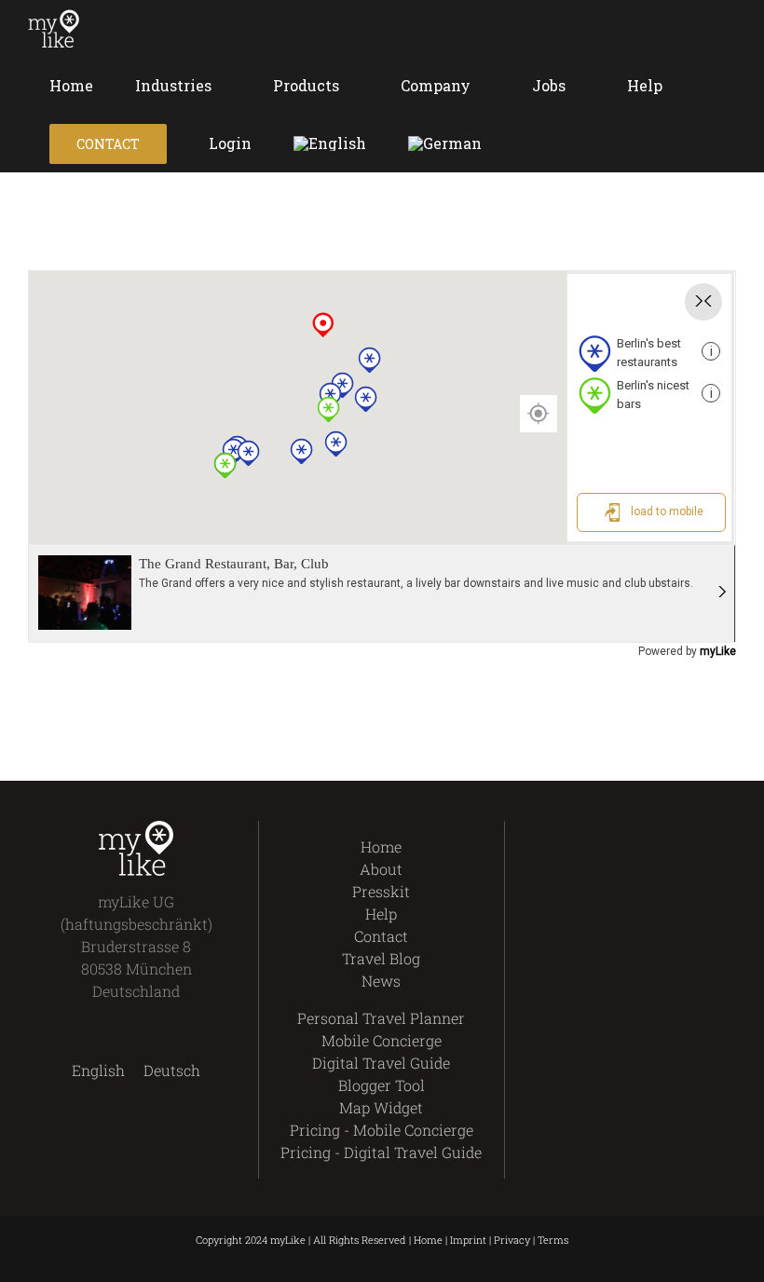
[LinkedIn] (675, 832)
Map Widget (381, 1107)
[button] (528, 143)
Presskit (381, 891)
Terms (553, 1240)
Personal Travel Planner (381, 1018)
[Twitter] (612, 832)
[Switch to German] (444, 143)
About (381, 869)
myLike (718, 651)
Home (381, 846)
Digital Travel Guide (381, 1062)
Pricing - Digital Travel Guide (381, 1152)
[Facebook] (580, 832)
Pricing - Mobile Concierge (381, 1129)
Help (381, 913)
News (381, 980)
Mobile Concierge (381, 1040)
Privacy (512, 1240)
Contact (381, 936)
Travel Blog (381, 958)
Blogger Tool (381, 1085)
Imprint (468, 1240)
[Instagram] (643, 832)
